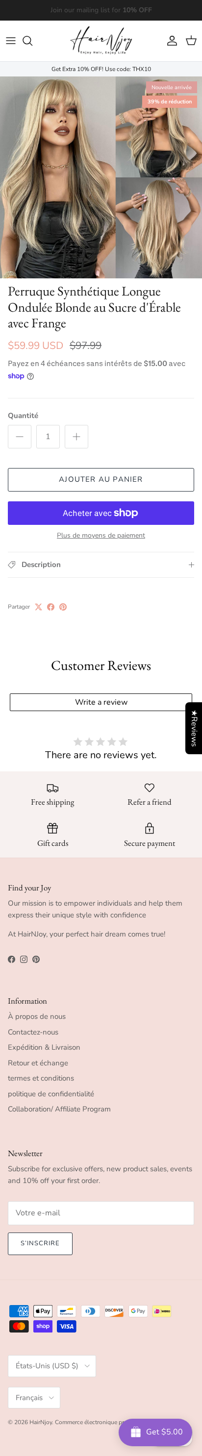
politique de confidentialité (51, 1094)
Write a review (101, 702)
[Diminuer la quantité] (19, 436)
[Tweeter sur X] (38, 607)
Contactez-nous (33, 1032)
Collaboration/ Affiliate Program (59, 1109)
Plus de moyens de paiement (101, 536)
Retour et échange (38, 1063)
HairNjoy (40, 1422)
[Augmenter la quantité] (76, 436)
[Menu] (11, 40)
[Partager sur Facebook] (50, 607)
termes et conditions (41, 1078)
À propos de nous (37, 1016)
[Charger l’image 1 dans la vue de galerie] (101, 177)
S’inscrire (40, 1243)
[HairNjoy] (101, 40)
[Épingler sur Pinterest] (63, 607)
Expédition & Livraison (44, 1047)
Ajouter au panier (101, 479)
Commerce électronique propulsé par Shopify (114, 1422)
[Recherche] (32, 40)
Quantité (23, 415)
